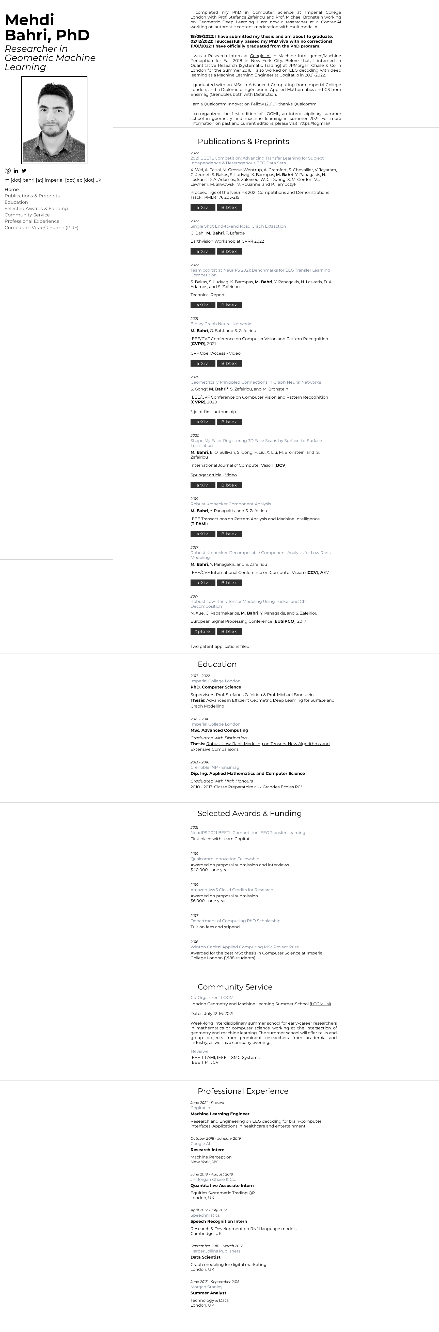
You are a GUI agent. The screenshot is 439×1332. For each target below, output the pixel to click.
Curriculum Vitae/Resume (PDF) (42, 227)
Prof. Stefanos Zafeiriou (241, 17)
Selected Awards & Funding (36, 208)
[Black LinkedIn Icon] (16, 170)
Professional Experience (32, 221)
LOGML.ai (320, 1003)
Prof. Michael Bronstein (299, 17)
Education (16, 202)
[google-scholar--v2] (8, 170)
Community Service (27, 215)
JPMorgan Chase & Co (312, 65)
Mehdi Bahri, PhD (47, 27)
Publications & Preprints (32, 196)
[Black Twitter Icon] (24, 170)
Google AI (260, 55)
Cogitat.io (289, 75)
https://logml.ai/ (314, 123)
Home (12, 189)
